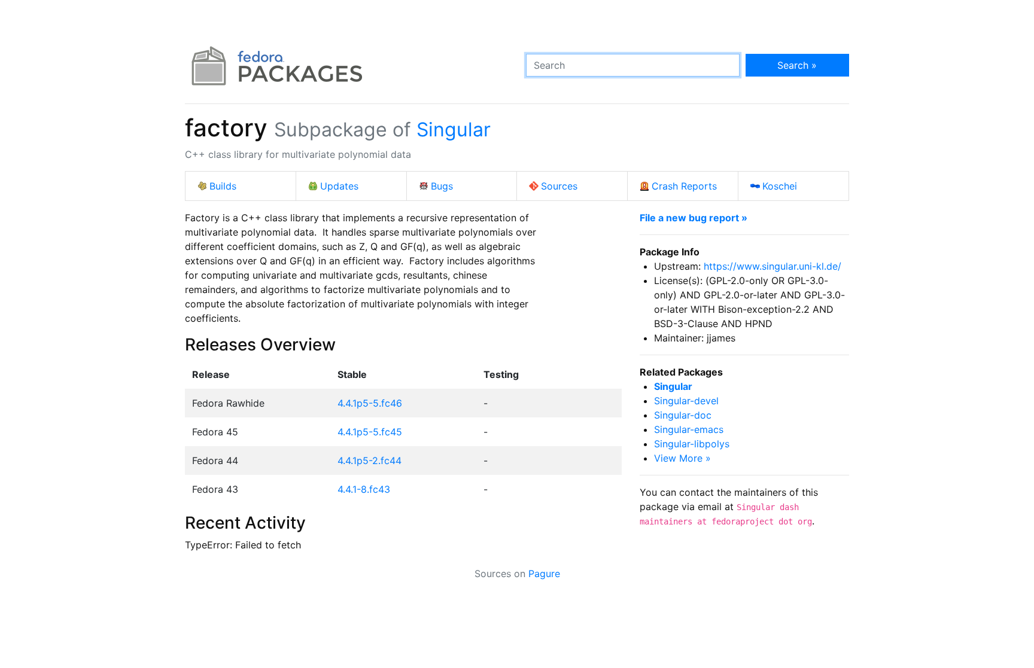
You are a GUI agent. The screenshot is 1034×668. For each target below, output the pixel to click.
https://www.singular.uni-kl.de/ (772, 266)
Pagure (544, 573)
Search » (797, 65)
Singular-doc (682, 415)
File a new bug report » (693, 218)
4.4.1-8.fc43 (363, 489)
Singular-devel (686, 401)
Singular (453, 129)
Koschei (779, 186)
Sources (559, 186)
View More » (682, 458)
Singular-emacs (688, 429)
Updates (339, 186)
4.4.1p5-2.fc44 (369, 460)
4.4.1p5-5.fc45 (369, 432)
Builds (222, 186)
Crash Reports (684, 186)
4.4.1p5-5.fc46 (369, 403)
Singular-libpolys (691, 444)
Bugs (442, 186)
